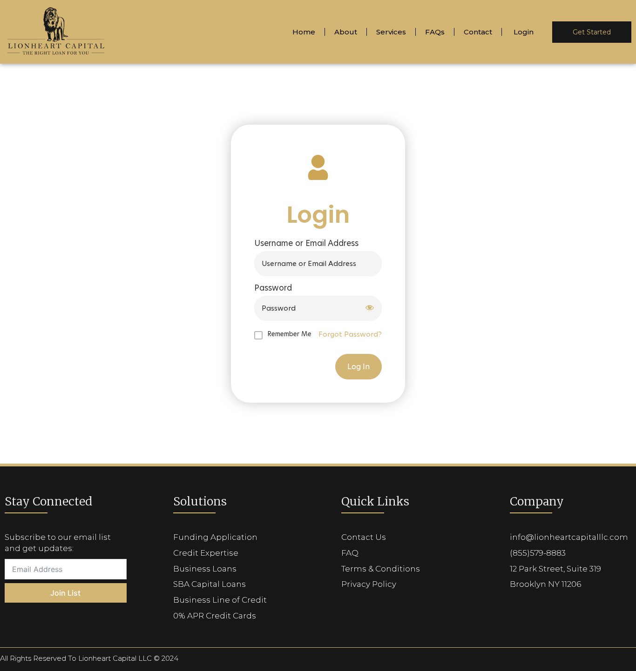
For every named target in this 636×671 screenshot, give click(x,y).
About (345, 31)
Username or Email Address (306, 243)
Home (303, 31)
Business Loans (205, 568)
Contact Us (363, 537)
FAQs (435, 31)
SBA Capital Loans (209, 584)
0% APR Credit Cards (214, 615)
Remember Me (289, 334)
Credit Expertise (205, 553)
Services (391, 31)
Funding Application (215, 537)
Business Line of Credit (220, 600)
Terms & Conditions (380, 568)
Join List (65, 593)
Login (524, 31)
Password (273, 288)
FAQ (350, 553)
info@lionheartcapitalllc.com (569, 537)
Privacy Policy (368, 584)
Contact (478, 31)
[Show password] (370, 308)
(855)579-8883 (538, 553)
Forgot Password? (350, 334)
